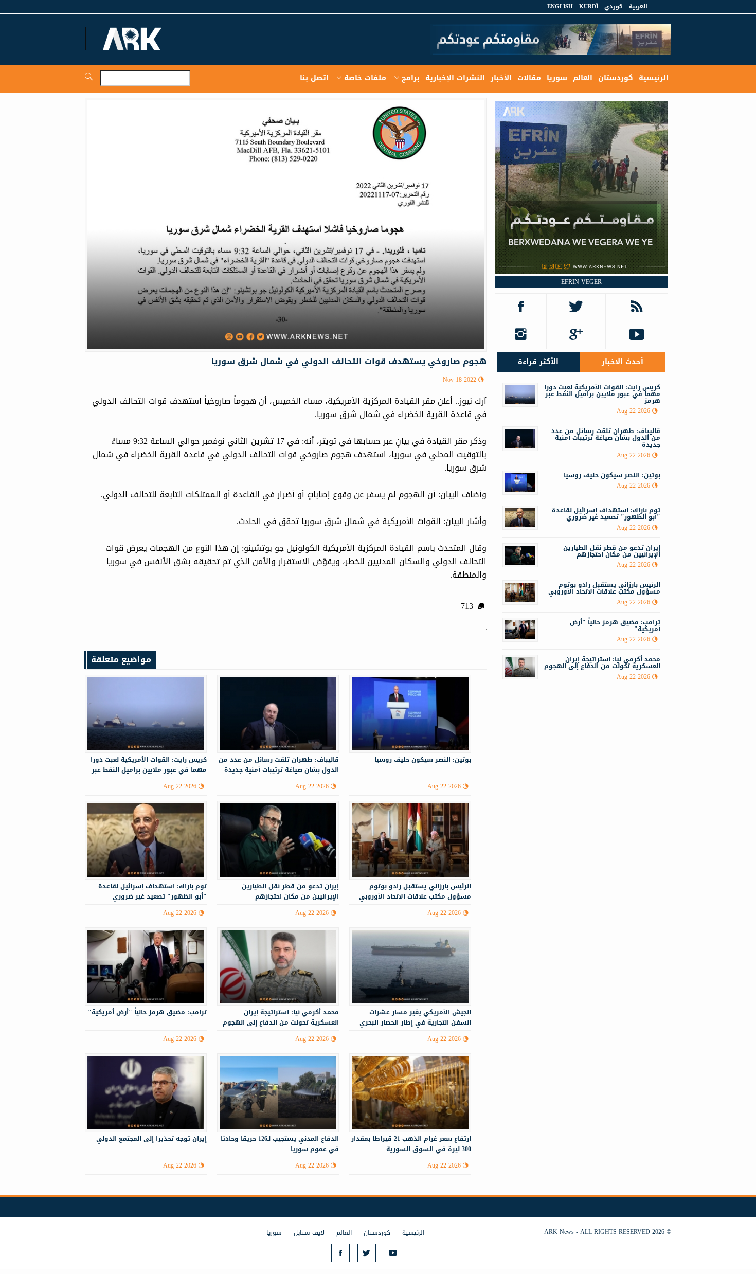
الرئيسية (654, 78)
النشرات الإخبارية (455, 78)
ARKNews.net (134, 38)
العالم (582, 78)
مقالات (529, 78)
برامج (411, 78)
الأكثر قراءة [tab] (538, 362)
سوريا (557, 78)
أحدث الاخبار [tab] (622, 362)
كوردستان (615, 78)
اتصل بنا (314, 78)
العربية (638, 6)
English (560, 6)
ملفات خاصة (365, 78)
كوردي (613, 6)
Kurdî (588, 6)
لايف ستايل (309, 1233)
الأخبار (501, 78)
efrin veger (581, 282)
